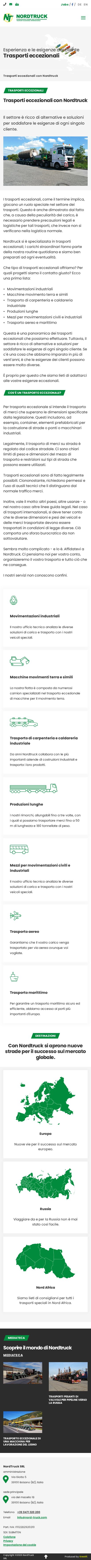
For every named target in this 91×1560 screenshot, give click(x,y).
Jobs (64, 4)
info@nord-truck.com (32, 1517)
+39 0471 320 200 (28, 1512)
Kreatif (83, 1556)
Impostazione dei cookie (19, 1545)
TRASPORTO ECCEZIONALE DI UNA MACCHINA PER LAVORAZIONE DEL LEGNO (22, 1441)
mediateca (13, 1355)
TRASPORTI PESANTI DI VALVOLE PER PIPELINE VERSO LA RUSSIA (68, 1399)
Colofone (9, 1537)
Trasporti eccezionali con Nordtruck (30, 76)
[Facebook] (72, 4)
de (80, 4)
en (86, 4)
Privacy (8, 1541)
